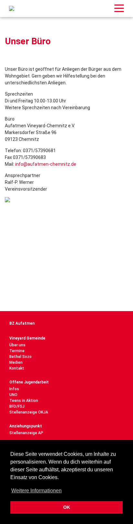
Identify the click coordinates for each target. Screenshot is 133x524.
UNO (13, 395)
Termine (17, 351)
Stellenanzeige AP (26, 433)
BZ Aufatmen (22, 323)
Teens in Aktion (23, 400)
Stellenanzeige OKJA (28, 412)
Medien (16, 362)
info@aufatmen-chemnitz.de (45, 164)
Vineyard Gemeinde (27, 338)
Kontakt (16, 368)
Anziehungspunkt (25, 426)
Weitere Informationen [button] (36, 490)
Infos (14, 389)
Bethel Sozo (20, 356)
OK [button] (66, 507)
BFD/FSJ (17, 406)
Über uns (17, 345)
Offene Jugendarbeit (29, 382)
